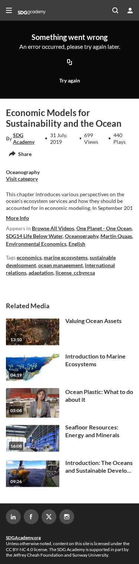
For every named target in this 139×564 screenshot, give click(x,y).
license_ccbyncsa (75, 272)
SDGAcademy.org (23, 537)
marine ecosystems (65, 257)
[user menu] (130, 10)
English (77, 244)
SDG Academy (23, 138)
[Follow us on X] (49, 516)
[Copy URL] (70, 62)
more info (17, 218)
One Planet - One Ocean (104, 228)
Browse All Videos (53, 228)
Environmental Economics (36, 244)
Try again (69, 80)
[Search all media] (115, 10)
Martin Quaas (116, 236)
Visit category (22, 179)
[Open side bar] (9, 10)
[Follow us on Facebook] (31, 516)
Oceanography (81, 236)
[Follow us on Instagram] (66, 516)
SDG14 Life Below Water (34, 236)
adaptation (41, 272)
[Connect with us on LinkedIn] (13, 516)
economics (29, 257)
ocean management (60, 265)
